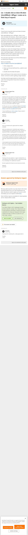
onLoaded (12, 108)
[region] (14, 525)
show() (23, 106)
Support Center (14, 4)
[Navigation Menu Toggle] (2, 4)
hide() (3, 108)
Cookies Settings (14, 531)
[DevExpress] (5, 1)
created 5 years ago (11, 24)
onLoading (15, 107)
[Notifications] (26, 1)
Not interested (18, 218)
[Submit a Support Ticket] (25, 8)
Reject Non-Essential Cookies (19, 527)
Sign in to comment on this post (19, 171)
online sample (15, 111)
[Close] (25, 518)
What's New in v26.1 (9, 207)
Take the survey (7, 218)
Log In (23, 1)
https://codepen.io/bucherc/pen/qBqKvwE (11, 63)
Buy (20, 1)
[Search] (26, 4)
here (20, 193)
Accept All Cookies (8, 527)
